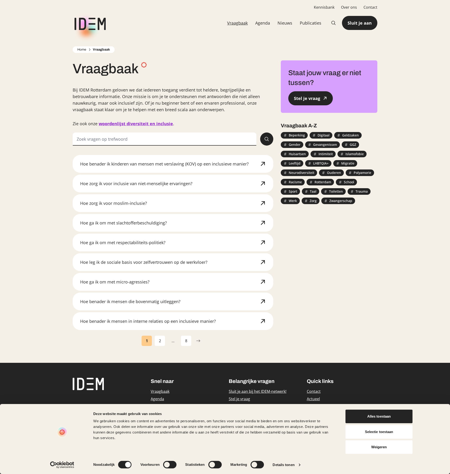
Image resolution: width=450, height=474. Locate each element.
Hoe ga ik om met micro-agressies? (115, 282)
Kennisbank (324, 7)
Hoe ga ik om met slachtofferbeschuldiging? (123, 223)
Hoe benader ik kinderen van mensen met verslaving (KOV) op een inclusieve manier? (164, 164)
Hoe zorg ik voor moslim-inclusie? (113, 203)
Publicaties (310, 23)
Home (81, 49)
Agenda (262, 23)
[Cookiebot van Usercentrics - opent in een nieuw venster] (62, 464)
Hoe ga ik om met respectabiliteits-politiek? (122, 242)
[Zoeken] (266, 139)
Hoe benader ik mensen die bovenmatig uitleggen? (130, 301)
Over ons (349, 7)
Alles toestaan (379, 416)
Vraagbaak (237, 23)
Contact (370, 7)
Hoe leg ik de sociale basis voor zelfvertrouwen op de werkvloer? (143, 262)
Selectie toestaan (379, 432)
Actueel (313, 398)
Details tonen (283, 465)
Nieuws (285, 23)
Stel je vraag (239, 398)
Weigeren (379, 447)
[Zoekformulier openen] (333, 22)
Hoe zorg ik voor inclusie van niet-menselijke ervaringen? (136, 183)
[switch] (169, 464)
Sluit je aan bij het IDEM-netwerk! (257, 391)
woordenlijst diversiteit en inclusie (136, 123)
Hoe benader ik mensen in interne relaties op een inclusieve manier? (148, 321)
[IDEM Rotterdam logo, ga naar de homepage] (89, 23)
